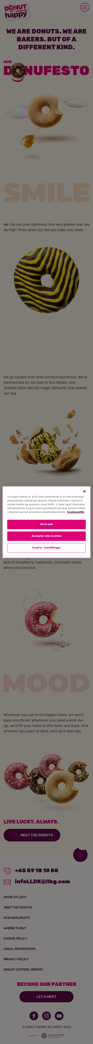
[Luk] (84, 491)
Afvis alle (46, 524)
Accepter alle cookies (47, 536)
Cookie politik (75, 512)
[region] (46, 522)
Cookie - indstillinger (46, 547)
